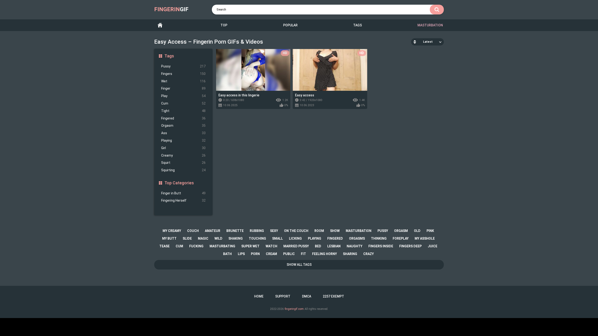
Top (224, 25)
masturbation (358, 231)
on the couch (296, 231)
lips (241, 254)
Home (160, 25)
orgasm (401, 231)
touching (257, 238)
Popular (290, 25)
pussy (382, 231)
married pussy (296, 246)
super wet (250, 246)
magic (203, 238)
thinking (379, 238)
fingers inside (380, 246)
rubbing (257, 231)
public (289, 254)
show (335, 231)
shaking (235, 238)
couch (193, 231)
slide (187, 238)
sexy (274, 231)
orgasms (357, 238)
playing (314, 238)
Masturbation (430, 25)
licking (295, 238)
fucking (196, 246)
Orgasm (183, 125)
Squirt (183, 162)
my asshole (425, 238)
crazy (368, 254)
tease (164, 246)
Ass (183, 133)
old (417, 231)
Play (183, 96)
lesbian (334, 246)
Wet (183, 81)
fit (303, 254)
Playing (183, 140)
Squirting (183, 170)
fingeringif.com (294, 309)
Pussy (183, 66)
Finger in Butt (183, 193)
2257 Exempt (333, 296)
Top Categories (179, 182)
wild (218, 238)
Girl (183, 148)
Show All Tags (299, 264)
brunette (235, 231)
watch (271, 246)
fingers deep (410, 246)
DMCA (306, 296)
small (277, 238)
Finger (183, 88)
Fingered (183, 118)
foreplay (401, 238)
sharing (350, 254)
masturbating (222, 246)
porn (255, 254)
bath (227, 254)
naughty (354, 246)
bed (318, 246)
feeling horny (324, 254)
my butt (169, 238)
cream (271, 254)
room (319, 231)
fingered (335, 238)
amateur (212, 231)
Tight (183, 111)
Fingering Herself (183, 200)
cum (179, 246)
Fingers (183, 74)
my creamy (172, 231)
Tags (357, 25)
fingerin (171, 9)
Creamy (183, 155)
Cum (183, 103)
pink (430, 231)
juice (432, 246)
